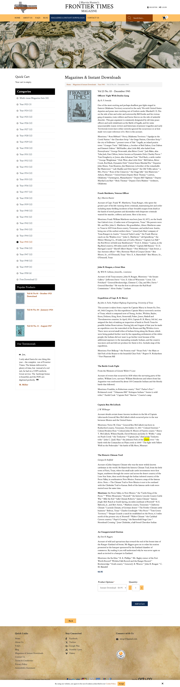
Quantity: (133, 582)
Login (164, 7)
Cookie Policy (111, 684)
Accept (121, 684)
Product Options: (106, 582)
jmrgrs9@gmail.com (128, 638)
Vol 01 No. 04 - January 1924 (40, 309)
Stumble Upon (75, 649)
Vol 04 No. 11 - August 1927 (39, 326)
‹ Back (70, 621)
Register (153, 7)
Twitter (72, 642)
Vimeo (72, 653)
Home (69, 84)
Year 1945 (101, 84)
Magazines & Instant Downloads (84, 84)
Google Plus (74, 646)
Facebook (73, 638)
